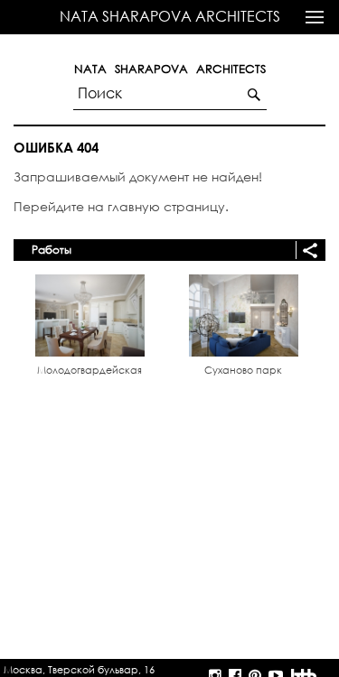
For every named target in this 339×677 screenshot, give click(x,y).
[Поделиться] (307, 250)
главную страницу (166, 206)
